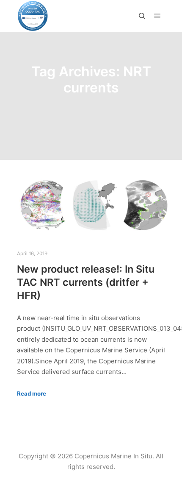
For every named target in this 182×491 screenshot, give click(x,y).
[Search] (142, 16)
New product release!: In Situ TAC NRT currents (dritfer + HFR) (85, 282)
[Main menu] (157, 16)
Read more (31, 393)
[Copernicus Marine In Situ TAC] (33, 16)
